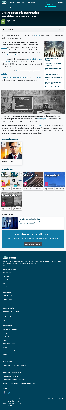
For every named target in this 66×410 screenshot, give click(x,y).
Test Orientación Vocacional (9, 269)
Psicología (5, 333)
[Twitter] (8, 392)
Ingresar (60, 3)
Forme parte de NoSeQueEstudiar (11, 312)
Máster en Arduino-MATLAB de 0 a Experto (15, 77)
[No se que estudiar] (4, 2)
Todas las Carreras (7, 272)
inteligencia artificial (12, 54)
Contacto (5, 303)
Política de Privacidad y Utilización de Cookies (11, 402)
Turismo (5, 347)
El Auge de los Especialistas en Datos (53, 69)
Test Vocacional (49, 4)
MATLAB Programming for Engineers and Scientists (20, 72)
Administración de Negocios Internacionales (13, 358)
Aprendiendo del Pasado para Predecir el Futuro (53, 83)
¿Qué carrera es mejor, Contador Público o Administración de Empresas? (20, 383)
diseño (39, 77)
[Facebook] (4, 392)
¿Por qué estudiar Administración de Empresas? (14, 365)
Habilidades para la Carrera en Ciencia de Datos (53, 64)
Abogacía (5, 354)
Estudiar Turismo (7, 369)
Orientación (12, 8)
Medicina (5, 340)
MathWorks (37, 35)
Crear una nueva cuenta (8, 299)
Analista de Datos (7, 161)
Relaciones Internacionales (9, 351)
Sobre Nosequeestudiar (8, 287)
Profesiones (20, 3)
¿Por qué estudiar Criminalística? (10, 376)
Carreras (11, 3)
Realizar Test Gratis (33, 244)
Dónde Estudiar (31, 3)
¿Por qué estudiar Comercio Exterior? (12, 372)
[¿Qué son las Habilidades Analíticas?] (54, 56)
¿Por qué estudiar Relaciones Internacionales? (14, 379)
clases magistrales (42, 118)
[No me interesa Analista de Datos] (19, 144)
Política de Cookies (19, 401)
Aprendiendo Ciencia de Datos (53, 87)
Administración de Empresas (10, 329)
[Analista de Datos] (11, 150)
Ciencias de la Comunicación (9, 343)
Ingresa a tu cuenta (7, 296)
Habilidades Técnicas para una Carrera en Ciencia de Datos (53, 74)
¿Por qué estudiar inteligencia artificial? (30, 219)
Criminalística (6, 336)
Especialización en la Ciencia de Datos (53, 78)
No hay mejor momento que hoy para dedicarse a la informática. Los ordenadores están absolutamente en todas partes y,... (40, 222)
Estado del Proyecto (4, 401)
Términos (25, 399)
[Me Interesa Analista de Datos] (4, 144)
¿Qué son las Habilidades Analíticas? (51, 60)
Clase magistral (39, 125)
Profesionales (6, 320)
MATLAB (4, 47)
